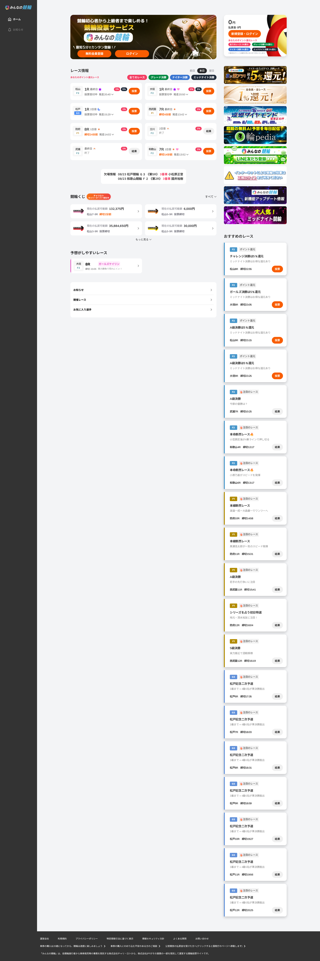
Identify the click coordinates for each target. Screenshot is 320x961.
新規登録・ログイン (244, 34)
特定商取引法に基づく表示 (120, 938)
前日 (192, 70)
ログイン (132, 53)
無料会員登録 (94, 53)
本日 (202, 70)
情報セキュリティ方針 (153, 938)
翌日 (211, 70)
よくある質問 (179, 938)
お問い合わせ (202, 938)
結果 (208, 131)
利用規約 (62, 938)
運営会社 (44, 938)
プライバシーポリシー (87, 938)
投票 (134, 91)
